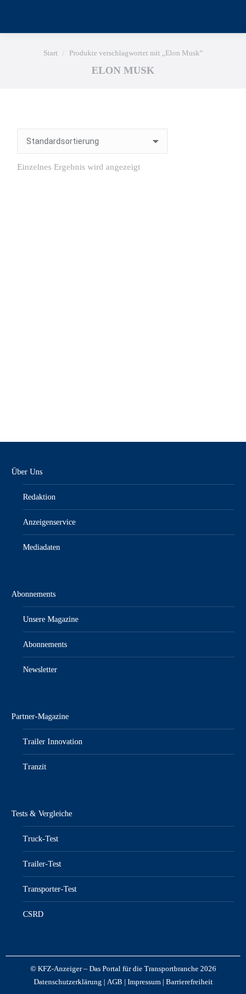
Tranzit (34, 767)
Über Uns (26, 472)
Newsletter (40, 669)
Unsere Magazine (50, 619)
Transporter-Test (50, 889)
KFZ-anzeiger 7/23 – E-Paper (123, 377)
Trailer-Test (42, 864)
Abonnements (33, 594)
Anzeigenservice (49, 522)
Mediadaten (41, 547)
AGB (114, 981)
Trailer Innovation (52, 741)
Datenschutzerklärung (68, 981)
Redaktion (39, 497)
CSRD (33, 914)
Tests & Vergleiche (41, 813)
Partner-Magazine (40, 716)
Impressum (144, 981)
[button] (214, 349)
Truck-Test (40, 839)
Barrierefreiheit (189, 981)
